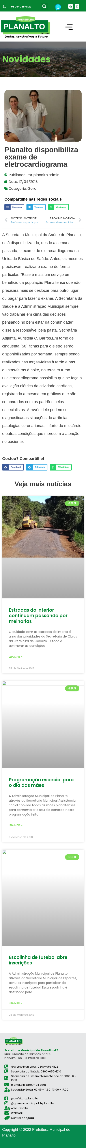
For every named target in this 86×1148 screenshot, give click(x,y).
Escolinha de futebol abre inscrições (38, 960)
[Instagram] (77, 6)
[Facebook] (70, 6)
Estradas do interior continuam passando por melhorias (38, 615)
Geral (32, 188)
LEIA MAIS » (15, 656)
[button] (44, 6)
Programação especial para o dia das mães (41, 782)
